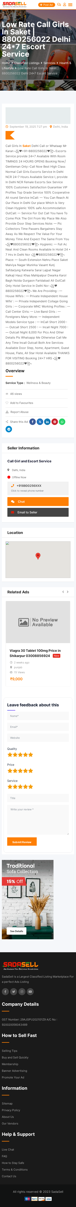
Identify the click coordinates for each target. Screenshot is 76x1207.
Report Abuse (20, 412)
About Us (8, 1117)
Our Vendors (10, 1123)
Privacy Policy (11, 1110)
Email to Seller (27, 512)
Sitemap (7, 1103)
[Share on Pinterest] (54, 421)
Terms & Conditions (15, 1169)
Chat (21, 501)
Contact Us (9, 1176)
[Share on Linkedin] (47, 421)
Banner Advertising (14, 1070)
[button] (38, 556)
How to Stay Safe (13, 1163)
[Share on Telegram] (9, 429)
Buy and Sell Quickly (15, 1057)
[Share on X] (40, 421)
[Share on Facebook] (32, 421)
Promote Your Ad (13, 1077)
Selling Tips (9, 1051)
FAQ (4, 1156)
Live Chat (8, 1149)
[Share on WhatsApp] (62, 421)
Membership (10, 1064)
